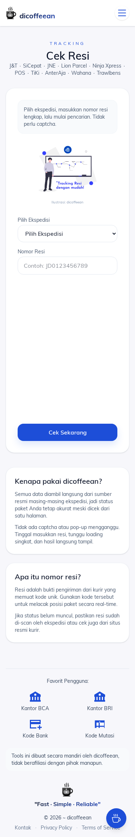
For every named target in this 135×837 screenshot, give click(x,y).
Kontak (23, 827)
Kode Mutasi (99, 735)
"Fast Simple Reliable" (67, 804)
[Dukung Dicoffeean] (116, 818)
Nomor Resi (31, 251)
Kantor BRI (100, 708)
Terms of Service (101, 827)
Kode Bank (35, 735)
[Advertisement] (67, 347)
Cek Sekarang (68, 432)
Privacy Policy (56, 827)
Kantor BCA (35, 708)
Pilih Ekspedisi (34, 220)
